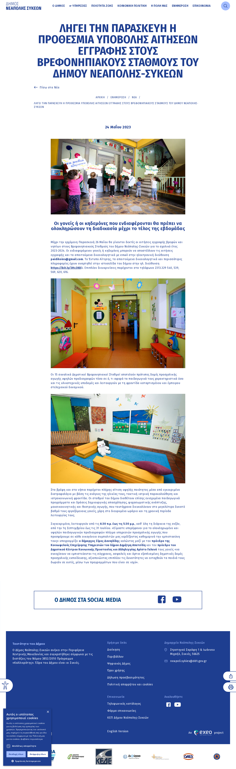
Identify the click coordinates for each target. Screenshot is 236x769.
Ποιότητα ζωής (102, 6)
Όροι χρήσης (116, 670)
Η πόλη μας (159, 6)
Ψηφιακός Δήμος (118, 663)
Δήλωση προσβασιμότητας (125, 677)
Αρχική (100, 97)
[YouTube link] (177, 600)
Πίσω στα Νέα (49, 87)
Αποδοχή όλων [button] (16, 754)
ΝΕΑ (134, 97)
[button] (27, 761)
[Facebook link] (161, 600)
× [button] (48, 712)
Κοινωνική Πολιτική (132, 6)
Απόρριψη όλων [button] (38, 754)
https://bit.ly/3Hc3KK (66, 268)
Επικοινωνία (202, 6)
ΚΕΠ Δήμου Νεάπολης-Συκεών (128, 718)
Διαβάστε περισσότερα (32, 739)
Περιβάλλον (115, 656)
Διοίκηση (113, 650)
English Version (118, 731)
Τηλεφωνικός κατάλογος (124, 704)
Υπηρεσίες (78, 6)
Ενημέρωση (180, 6)
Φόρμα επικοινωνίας (121, 711)
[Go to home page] (24, 6)
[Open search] (225, 5)
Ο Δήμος (58, 6)
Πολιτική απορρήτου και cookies (130, 684)
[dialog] (27, 737)
